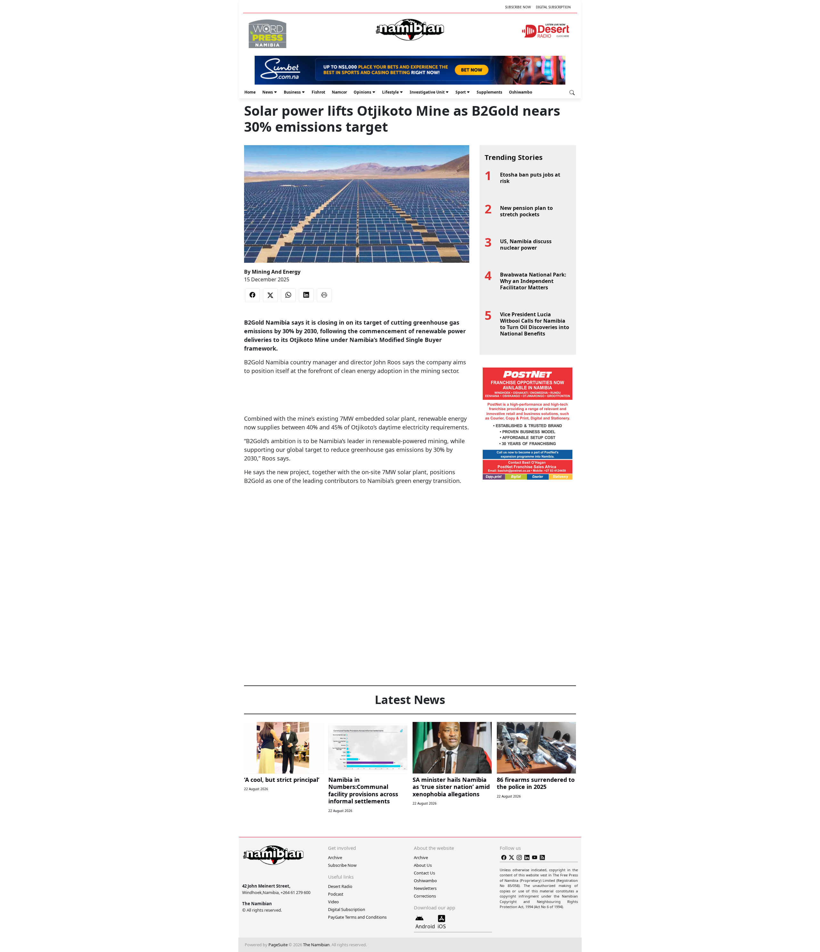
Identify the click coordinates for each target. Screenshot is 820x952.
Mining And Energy (276, 271)
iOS (442, 926)
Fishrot (318, 92)
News (267, 92)
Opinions (362, 92)
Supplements (489, 92)
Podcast (335, 894)
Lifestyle (390, 92)
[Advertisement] (356, 394)
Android (425, 926)
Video (333, 902)
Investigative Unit (427, 92)
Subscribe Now (518, 7)
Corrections (425, 896)
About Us (423, 865)
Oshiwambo (520, 92)
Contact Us (424, 873)
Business (292, 92)
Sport (460, 92)
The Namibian (316, 945)
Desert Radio (340, 886)
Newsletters (425, 888)
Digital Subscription (553, 7)
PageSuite (278, 945)
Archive (335, 857)
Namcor (339, 92)
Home (250, 92)
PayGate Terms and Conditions (357, 917)
